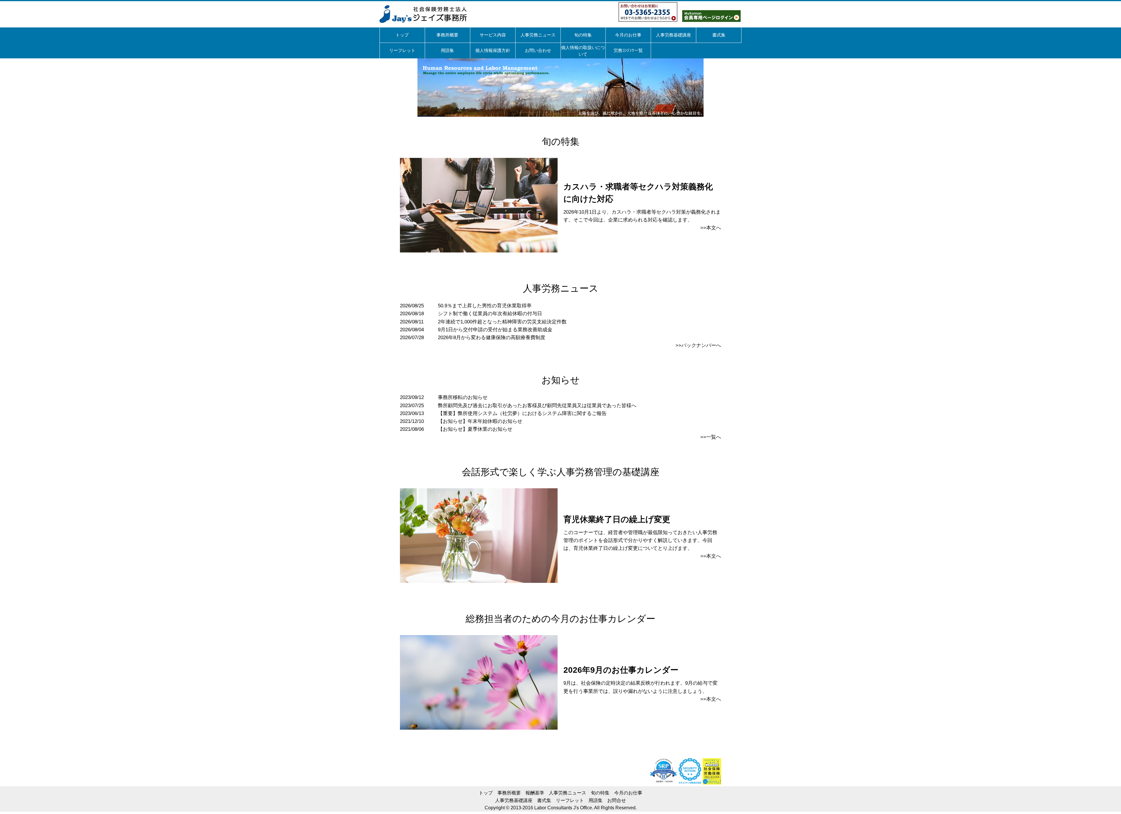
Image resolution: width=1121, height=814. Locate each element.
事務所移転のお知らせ (463, 397)
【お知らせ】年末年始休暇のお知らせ (480, 421)
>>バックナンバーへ (698, 345)
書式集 (544, 800)
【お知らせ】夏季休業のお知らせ (475, 429)
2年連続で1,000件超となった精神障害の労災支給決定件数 (502, 322)
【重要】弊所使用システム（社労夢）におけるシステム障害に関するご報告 (522, 413)
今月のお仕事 (628, 792)
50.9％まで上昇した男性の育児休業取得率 (485, 305)
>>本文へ (710, 228)
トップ (486, 792)
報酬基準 (534, 792)
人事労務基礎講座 (513, 800)
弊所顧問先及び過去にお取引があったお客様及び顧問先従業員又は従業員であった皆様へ (537, 405)
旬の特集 (600, 792)
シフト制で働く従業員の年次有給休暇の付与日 (490, 313)
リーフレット (570, 800)
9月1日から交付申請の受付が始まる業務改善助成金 (495, 329)
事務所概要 (509, 792)
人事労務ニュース (567, 792)
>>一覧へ (710, 437)
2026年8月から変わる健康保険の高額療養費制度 (491, 337)
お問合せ (616, 800)
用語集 (596, 800)
